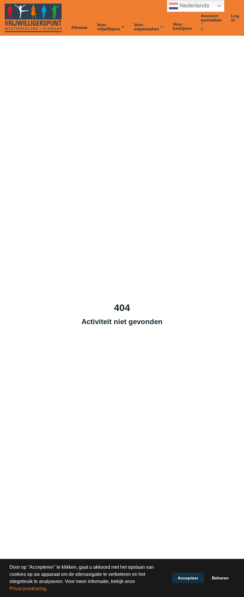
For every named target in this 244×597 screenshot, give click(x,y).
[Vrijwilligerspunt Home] (33, 18)
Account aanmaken (211, 17)
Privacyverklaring (28, 588)
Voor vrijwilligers (108, 27)
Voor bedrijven (182, 26)
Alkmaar (79, 27)
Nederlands (193, 5)
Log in (235, 17)
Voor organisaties (146, 27)
